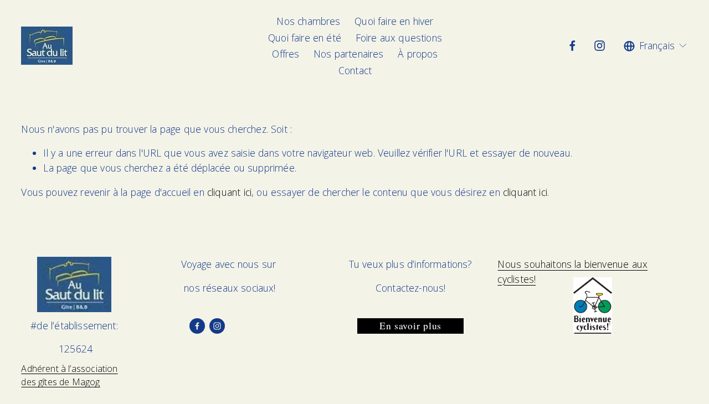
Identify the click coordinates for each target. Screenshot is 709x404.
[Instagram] (599, 45)
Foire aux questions (399, 37)
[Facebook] (572, 45)
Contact (355, 70)
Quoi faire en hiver (393, 21)
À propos (418, 53)
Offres (285, 53)
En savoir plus (410, 325)
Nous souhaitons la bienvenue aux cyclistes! (572, 271)
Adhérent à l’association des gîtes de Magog (69, 375)
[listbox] (656, 46)
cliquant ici (229, 192)
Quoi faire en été (304, 37)
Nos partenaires (349, 53)
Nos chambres (308, 21)
